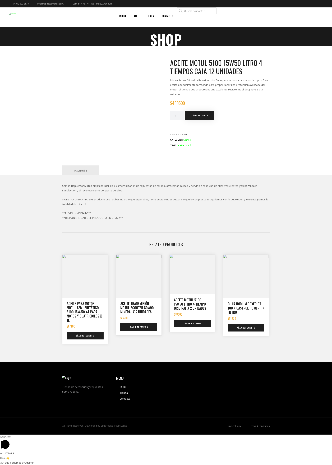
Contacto (125, 398)
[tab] (80, 170)
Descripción (80, 170)
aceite (180, 145)
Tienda (124, 392)
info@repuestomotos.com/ (50, 3)
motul (188, 145)
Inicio (123, 386)
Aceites (187, 139)
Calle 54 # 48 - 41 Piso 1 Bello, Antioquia (92, 3)
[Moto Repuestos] (12, 13)
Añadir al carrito (199, 115)
